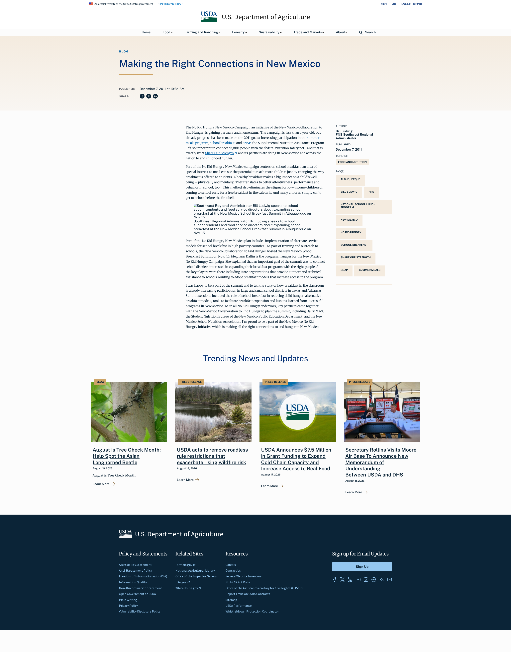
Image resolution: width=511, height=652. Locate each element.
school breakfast (222, 143)
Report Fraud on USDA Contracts (248, 594)
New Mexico (349, 219)
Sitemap (231, 600)
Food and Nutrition (352, 162)
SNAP (247, 143)
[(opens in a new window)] (334, 579)
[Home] (209, 21)
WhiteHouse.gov (186, 588)
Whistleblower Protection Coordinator (252, 611)
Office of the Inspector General (196, 576)
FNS (371, 191)
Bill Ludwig (349, 191)
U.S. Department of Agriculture (266, 17)
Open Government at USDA (137, 594)
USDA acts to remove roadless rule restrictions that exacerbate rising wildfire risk (212, 456)
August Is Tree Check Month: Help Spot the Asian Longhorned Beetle (127, 456)
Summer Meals (369, 269)
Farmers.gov (183, 565)
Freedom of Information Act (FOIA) (143, 576)
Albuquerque (350, 179)
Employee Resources (411, 3)
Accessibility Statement (135, 565)
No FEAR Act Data (238, 582)
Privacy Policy (128, 606)
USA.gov (180, 582)
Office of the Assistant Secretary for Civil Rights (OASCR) (264, 588)
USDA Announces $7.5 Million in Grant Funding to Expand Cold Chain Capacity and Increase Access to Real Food (296, 459)
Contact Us (233, 570)
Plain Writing (128, 600)
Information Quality (133, 582)
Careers (231, 565)
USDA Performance (239, 606)
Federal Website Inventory (243, 576)
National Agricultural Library (195, 570)
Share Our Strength (219, 153)
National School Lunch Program (358, 206)
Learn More (101, 484)
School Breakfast (354, 244)
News (384, 3)
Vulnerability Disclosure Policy (139, 611)
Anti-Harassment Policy (135, 570)
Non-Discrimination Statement (140, 588)
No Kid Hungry (351, 232)
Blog (394, 3)
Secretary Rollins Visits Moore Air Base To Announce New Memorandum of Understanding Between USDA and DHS (380, 462)
